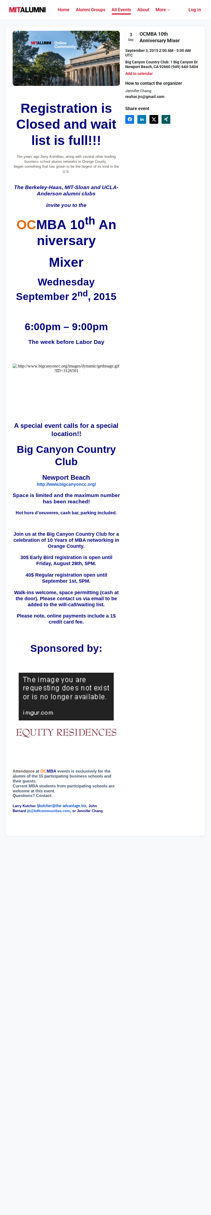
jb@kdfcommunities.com (48, 811)
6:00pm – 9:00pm (66, 326)
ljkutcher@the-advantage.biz (61, 806)
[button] (139, 73)
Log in (194, 9)
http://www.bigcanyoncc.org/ (66, 484)
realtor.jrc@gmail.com (144, 96)
